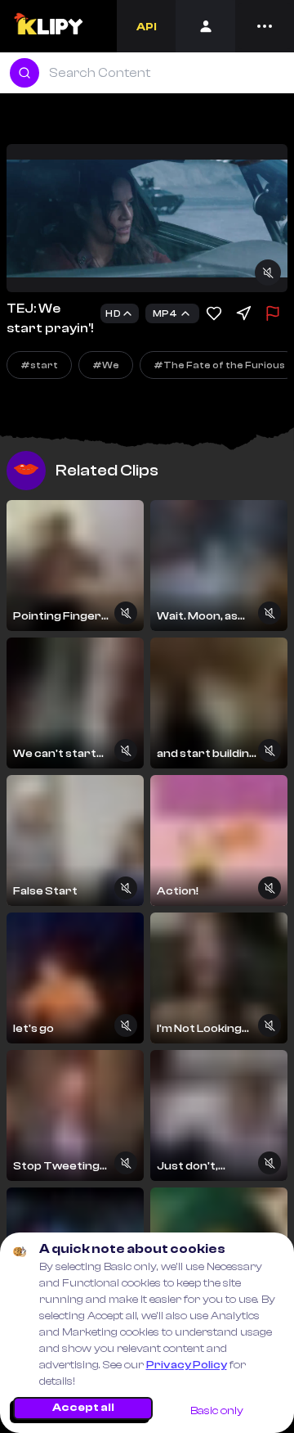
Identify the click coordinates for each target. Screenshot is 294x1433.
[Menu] (264, 26)
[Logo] (47, 26)
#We (105, 365)
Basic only (216, 1410)
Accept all (83, 1407)
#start (39, 365)
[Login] (205, 26)
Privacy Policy (186, 1365)
